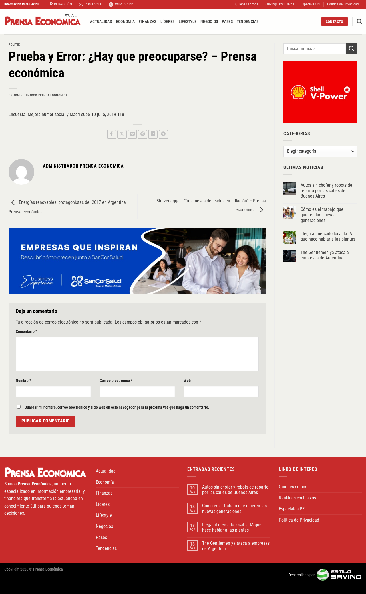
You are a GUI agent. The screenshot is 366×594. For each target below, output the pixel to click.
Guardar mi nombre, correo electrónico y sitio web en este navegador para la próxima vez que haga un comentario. (117, 407)
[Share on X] (122, 134)
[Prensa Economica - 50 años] (42, 21)
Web (187, 380)
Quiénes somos (246, 4)
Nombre (23, 380)
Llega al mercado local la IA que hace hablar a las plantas (328, 236)
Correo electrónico (116, 380)
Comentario (26, 331)
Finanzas (147, 21)
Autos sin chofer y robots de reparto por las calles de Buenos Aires (326, 190)
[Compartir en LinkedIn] (153, 134)
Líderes (167, 21)
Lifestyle (188, 21)
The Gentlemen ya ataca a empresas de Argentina (325, 255)
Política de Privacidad (343, 4)
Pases (227, 21)
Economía (125, 21)
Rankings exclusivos (279, 4)
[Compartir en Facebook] (111, 134)
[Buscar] (359, 21)
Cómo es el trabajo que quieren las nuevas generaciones (322, 214)
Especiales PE (311, 4)
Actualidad (101, 21)
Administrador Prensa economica (40, 95)
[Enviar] (351, 48)
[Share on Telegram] (163, 134)
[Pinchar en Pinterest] (142, 134)
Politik (14, 44)
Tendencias (248, 21)
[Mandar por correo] (132, 134)
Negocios (209, 21)
